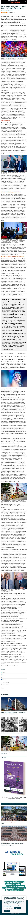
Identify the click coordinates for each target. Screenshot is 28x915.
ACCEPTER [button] (17, 908)
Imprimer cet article (6, 684)
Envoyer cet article (6, 682)
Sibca (2, 823)
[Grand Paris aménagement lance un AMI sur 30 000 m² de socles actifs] (14, 743)
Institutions (4, 12)
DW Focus (14, 2)
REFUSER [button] (7, 910)
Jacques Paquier (4, 690)
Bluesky (4, 674)
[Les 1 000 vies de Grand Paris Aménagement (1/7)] (14, 724)
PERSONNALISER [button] (9, 908)
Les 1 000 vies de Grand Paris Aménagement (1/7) (12, 733)
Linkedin (4, 672)
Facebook (4, 679)
